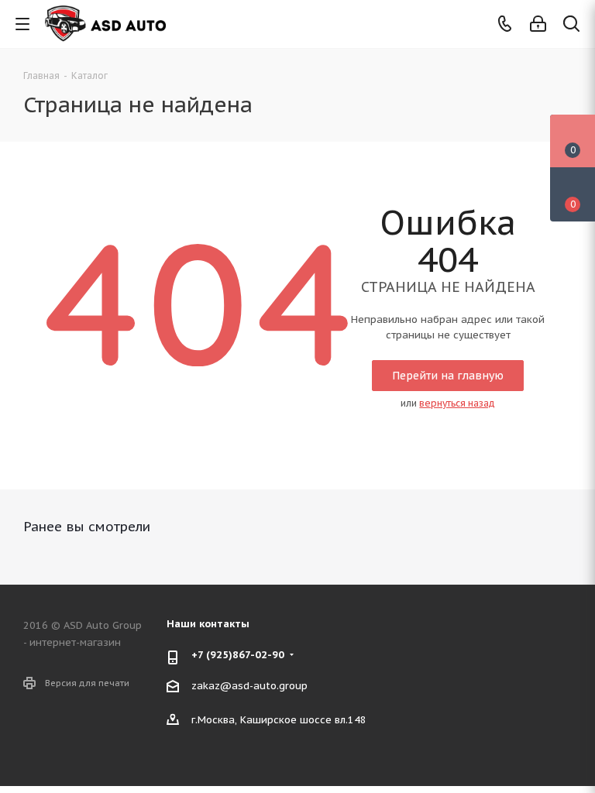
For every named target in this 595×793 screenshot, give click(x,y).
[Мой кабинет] (538, 24)
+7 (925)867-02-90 (237, 654)
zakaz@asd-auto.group (249, 685)
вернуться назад (457, 403)
